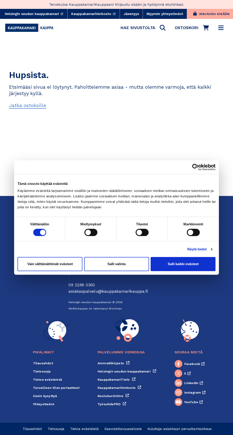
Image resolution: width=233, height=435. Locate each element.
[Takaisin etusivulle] (29, 28)
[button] (143, 27)
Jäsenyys (131, 14)
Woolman (115, 308)
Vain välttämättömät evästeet (50, 264)
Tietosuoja (42, 371)
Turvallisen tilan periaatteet (56, 388)
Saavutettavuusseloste (123, 429)
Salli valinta (116, 264)
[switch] (90, 232)
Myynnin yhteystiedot (165, 14)
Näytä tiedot (197, 249)
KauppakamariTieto (117, 379)
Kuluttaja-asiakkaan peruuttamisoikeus (179, 429)
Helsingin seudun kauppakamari (36, 14)
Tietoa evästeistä (47, 379)
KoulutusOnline (113, 396)
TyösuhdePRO (112, 404)
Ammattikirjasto (114, 363)
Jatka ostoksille (27, 105)
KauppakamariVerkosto (95, 14)
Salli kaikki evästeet (183, 264)
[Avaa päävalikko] (220, 28)
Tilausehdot (43, 363)
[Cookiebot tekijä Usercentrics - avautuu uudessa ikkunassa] (195, 167)
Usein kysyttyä (45, 396)
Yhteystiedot (43, 404)
